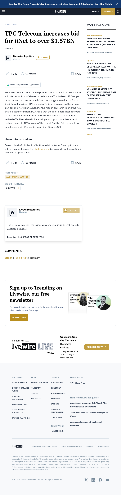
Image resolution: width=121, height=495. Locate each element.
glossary (36, 388)
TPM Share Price (77, 383)
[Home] (60, 11)
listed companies (39, 382)
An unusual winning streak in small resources (86, 424)
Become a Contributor (57, 410)
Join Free (108, 11)
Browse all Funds (21, 418)
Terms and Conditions (71, 446)
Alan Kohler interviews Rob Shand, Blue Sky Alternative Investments (88, 405)
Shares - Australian (17, 397)
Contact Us (56, 417)
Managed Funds (19, 382)
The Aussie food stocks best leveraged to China (89, 414)
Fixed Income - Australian (19, 411)
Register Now (95, 347)
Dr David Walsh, (93, 78)
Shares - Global (19, 404)
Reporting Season (94, 35)
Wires (15, 25)
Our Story (56, 388)
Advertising (57, 382)
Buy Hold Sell (93, 111)
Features (55, 398)
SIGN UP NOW (19, 318)
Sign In (95, 11)
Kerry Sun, (91, 103)
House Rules (103, 446)
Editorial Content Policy (44, 446)
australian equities (17, 177)
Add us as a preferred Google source (24, 85)
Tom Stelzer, (92, 128)
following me (42, 149)
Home (7, 25)
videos (34, 393)
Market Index (57, 431)
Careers (55, 404)
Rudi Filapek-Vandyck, (96, 52)
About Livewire (58, 393)
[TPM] (18, 188)
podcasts (36, 398)
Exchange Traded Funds (20, 389)
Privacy (89, 446)
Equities (90, 61)
